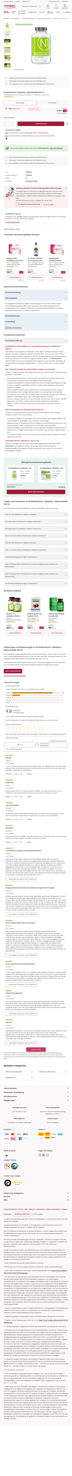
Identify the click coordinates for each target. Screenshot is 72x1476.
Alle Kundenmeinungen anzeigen (15, 676)
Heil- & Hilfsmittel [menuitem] (50, 12)
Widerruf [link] (32, 1209)
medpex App (25, 1)
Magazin (17, 1)
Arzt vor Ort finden (48, 204)
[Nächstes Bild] (7, 69)
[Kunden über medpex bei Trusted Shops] (14, 1183)
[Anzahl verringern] (6, 124)
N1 (26, 178)
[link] (7, 1166)
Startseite (6, 18)
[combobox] (31, 6)
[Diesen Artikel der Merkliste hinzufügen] (66, 123)
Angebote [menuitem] (68, 12)
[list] (7, 45)
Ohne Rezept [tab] (20, 103)
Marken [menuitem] (58, 12)
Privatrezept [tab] (52, 103)
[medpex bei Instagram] (43, 1155)
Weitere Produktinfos (14, 328)
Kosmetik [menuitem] (42, 12)
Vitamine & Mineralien (28, 18)
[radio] (6, 109)
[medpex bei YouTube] (47, 1155)
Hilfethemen (65, 1)
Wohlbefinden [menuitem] (32, 12)
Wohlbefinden (16, 18)
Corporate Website (10, 1209)
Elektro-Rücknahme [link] (53, 1209)
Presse (20, 1209)
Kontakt (64, 1209)
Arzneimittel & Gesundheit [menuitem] (22, 12)
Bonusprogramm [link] (8, 1)
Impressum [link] (8, 1214)
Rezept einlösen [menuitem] (6, 12)
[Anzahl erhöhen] (12, 124)
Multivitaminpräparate (43, 18)
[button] (29, 204)
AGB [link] (25, 1209)
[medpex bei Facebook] (39, 1155)
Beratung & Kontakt (54, 1)
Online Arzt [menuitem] (14, 12)
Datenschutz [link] (40, 1209)
